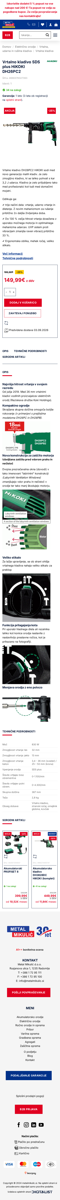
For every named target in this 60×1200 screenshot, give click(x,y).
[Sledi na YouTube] (41, 1125)
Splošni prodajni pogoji (30, 1096)
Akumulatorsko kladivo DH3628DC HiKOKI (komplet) (44, 873)
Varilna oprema (30, 1033)
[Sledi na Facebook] (18, 1125)
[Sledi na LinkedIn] (33, 1125)
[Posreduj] (47, 35)
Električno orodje (25, 46)
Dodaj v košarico (23, 302)
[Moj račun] (50, 24)
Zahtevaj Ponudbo (22, 313)
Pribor (30, 1029)
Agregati (30, 1041)
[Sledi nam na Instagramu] (26, 1125)
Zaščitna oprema (30, 1046)
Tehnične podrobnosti (17, 258)
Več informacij (12, 253)
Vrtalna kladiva (44, 50)
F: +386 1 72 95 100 (30, 976)
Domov (6, 46)
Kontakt (30, 1060)
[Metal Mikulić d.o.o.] (14, 24)
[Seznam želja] (42, 24)
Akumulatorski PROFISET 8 (13, 870)
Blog (30, 1055)
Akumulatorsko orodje (30, 1017)
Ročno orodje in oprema (30, 1025)
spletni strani (13, 99)
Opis (5, 351)
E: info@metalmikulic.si (30, 980)
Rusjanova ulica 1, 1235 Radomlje (30, 968)
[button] (56, 24)
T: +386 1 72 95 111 (30, 972)
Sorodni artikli (13, 356)
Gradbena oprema (30, 1037)
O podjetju (30, 1051)
